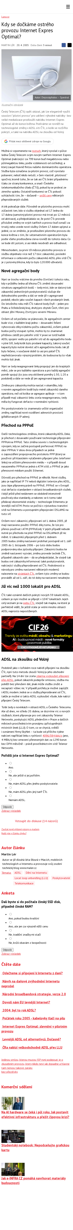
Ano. (11, 767)
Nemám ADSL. (17, 800)
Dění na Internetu (36, 872)
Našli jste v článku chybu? (13, 833)
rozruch (36, 151)
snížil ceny (46, 195)
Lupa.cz (5, 16)
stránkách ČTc (26, 573)
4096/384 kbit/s (52, 735)
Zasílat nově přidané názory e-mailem (20, 829)
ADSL (18, 872)
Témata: (6, 872)
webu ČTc (28, 603)
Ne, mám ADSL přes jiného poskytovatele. (33, 783)
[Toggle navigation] (68, 7)
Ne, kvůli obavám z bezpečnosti (27, 942)
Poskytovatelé (61, 878)
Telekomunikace (24, 883)
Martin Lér (8, 45)
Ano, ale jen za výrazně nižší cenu (28, 926)
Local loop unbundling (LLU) (31, 878)
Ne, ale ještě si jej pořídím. (24, 775)
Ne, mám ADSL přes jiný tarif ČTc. (28, 792)
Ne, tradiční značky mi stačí (25, 934)
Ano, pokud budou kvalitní (24, 918)
